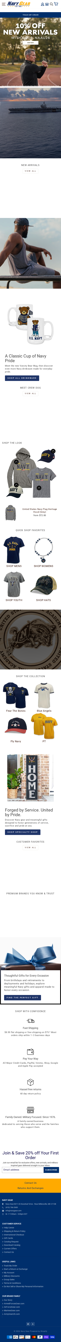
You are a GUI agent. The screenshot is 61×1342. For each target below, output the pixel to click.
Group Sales (9, 1279)
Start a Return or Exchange (16, 1269)
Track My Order (10, 1266)
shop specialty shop (23, 832)
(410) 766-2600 (12, 1207)
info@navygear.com (13, 1211)
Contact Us (31, 1183)
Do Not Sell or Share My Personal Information (23, 1286)
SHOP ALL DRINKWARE (22, 378)
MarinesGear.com (12, 1310)
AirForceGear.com (12, 1307)
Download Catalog (12, 1245)
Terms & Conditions (12, 1283)
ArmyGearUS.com (12, 1314)
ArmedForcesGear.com (14, 1303)
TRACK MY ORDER (31, 15)
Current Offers (10, 1248)
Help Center (9, 1228)
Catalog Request (11, 1242)
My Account (9, 1272)
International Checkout (14, 1235)
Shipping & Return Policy (14, 1231)
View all (30, 171)
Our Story (8, 1300)
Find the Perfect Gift (23, 998)
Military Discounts (12, 1276)
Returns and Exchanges (31, 1188)
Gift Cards (8, 1238)
